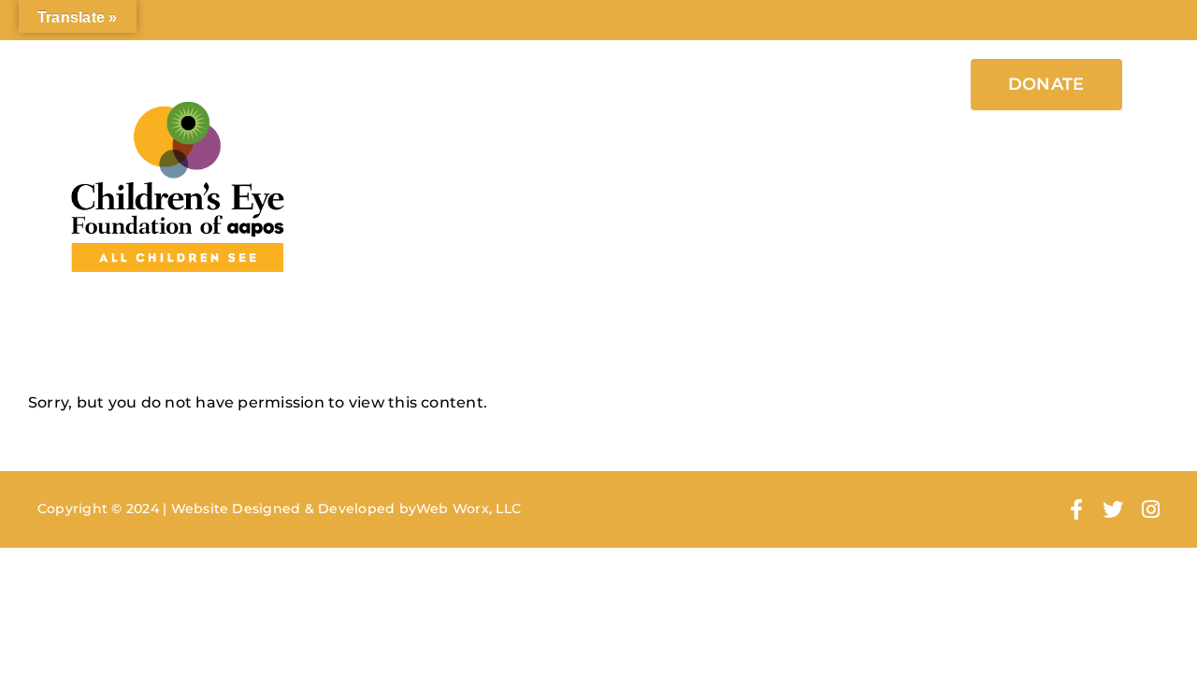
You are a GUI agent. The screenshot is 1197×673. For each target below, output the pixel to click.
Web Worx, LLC (468, 508)
